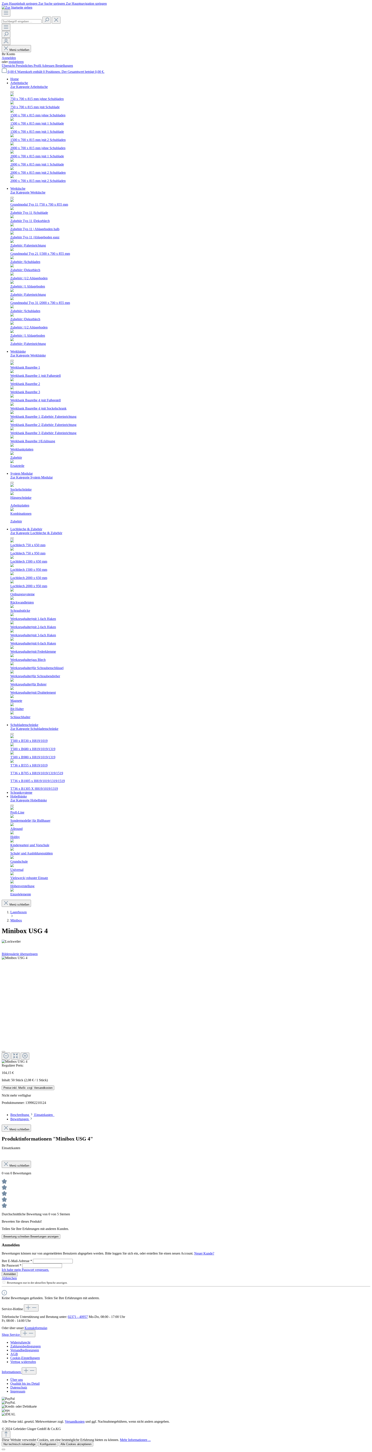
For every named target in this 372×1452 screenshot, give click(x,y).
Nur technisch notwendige (19, 1444)
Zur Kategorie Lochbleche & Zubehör (36, 533)
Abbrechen (9, 1278)
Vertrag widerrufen (23, 1362)
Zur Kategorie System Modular (31, 477)
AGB (14, 1354)
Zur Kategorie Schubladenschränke (34, 729)
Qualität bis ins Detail (25, 1383)
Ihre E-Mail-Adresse (17, 1261)
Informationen (12, 1372)
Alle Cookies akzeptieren (75, 1444)
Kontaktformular (36, 1328)
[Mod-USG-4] (14, 958)
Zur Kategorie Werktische (27, 192)
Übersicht (9, 65)
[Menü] (6, 13)
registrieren (16, 62)
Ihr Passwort (11, 1265)
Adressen (48, 65)
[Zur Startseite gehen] (17, 7)
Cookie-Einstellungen (25, 1358)
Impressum (17, 1391)
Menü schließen (19, 50)
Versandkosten (75, 1421)
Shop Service (11, 1334)
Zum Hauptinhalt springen (20, 3)
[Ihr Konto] (6, 41)
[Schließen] (3, 1051)
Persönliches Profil (29, 65)
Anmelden (9, 58)
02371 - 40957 (78, 1317)
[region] (186, 1010)
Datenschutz (18, 1387)
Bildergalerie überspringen (20, 954)
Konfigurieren (48, 1444)
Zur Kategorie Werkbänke (28, 355)
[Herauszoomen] (6, 1056)
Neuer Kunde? (204, 1253)
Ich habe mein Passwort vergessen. (25, 1270)
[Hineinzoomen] (25, 1056)
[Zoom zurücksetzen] (15, 1056)
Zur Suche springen (52, 3)
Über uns (16, 1380)
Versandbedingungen (24, 1350)
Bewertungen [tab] (19, 1119)
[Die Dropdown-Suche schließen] (56, 20)
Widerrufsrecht (20, 1342)
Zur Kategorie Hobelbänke (28, 800)
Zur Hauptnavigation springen (86, 3)
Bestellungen (64, 65)
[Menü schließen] (12, 91)
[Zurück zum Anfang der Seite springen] (6, 1434)
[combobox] (22, 21)
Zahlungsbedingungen (25, 1346)
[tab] (32, 1115)
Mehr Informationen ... (135, 1440)
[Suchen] (46, 20)
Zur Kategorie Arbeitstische (29, 87)
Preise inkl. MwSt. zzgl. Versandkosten (28, 1087)
